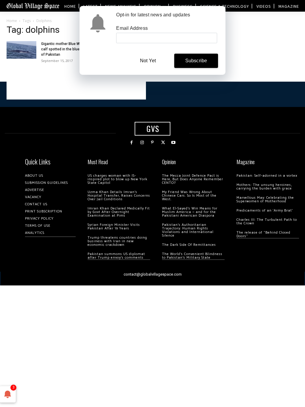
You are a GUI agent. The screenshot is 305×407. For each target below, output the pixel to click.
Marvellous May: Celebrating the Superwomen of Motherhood (265, 199)
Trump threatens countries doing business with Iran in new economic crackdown (117, 241)
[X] (163, 142)
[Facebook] (131, 142)
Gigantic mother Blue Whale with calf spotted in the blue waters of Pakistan (67, 49)
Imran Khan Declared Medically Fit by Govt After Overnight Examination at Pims (119, 212)
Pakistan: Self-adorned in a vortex (266, 175)
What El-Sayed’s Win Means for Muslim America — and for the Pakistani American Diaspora (189, 212)
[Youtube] (173, 142)
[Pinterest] (152, 142)
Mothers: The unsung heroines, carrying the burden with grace (264, 186)
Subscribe (196, 60)
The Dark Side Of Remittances (189, 245)
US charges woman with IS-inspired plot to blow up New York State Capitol (117, 179)
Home (12, 20)
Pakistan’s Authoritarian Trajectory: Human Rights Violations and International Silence (188, 230)
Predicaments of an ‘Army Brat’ (264, 210)
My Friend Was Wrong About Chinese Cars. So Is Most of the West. (189, 195)
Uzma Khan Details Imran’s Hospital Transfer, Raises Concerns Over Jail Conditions (119, 195)
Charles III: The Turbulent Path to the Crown (266, 221)
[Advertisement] (76, 91)
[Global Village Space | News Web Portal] (33, 6)
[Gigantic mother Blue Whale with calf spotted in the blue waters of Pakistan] (21, 49)
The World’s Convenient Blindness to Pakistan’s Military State (192, 255)
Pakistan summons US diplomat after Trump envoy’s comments (116, 255)
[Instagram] (142, 142)
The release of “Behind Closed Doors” (263, 234)
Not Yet (148, 60)
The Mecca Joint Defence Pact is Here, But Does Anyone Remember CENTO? (192, 179)
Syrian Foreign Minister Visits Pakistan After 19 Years (114, 226)
